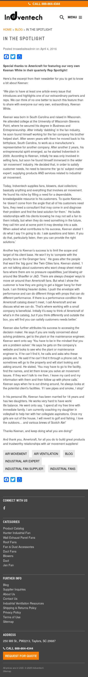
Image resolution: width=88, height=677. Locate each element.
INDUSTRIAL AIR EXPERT (22, 461)
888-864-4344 (24, 648)
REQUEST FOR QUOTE (21, 656)
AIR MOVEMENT (16, 454)
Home (7, 29)
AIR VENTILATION (46, 454)
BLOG (69, 454)
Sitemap (7, 671)
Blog (19, 29)
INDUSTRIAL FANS (62, 469)
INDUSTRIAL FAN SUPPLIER (24, 469)
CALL (46, 3)
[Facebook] (4, 508)
